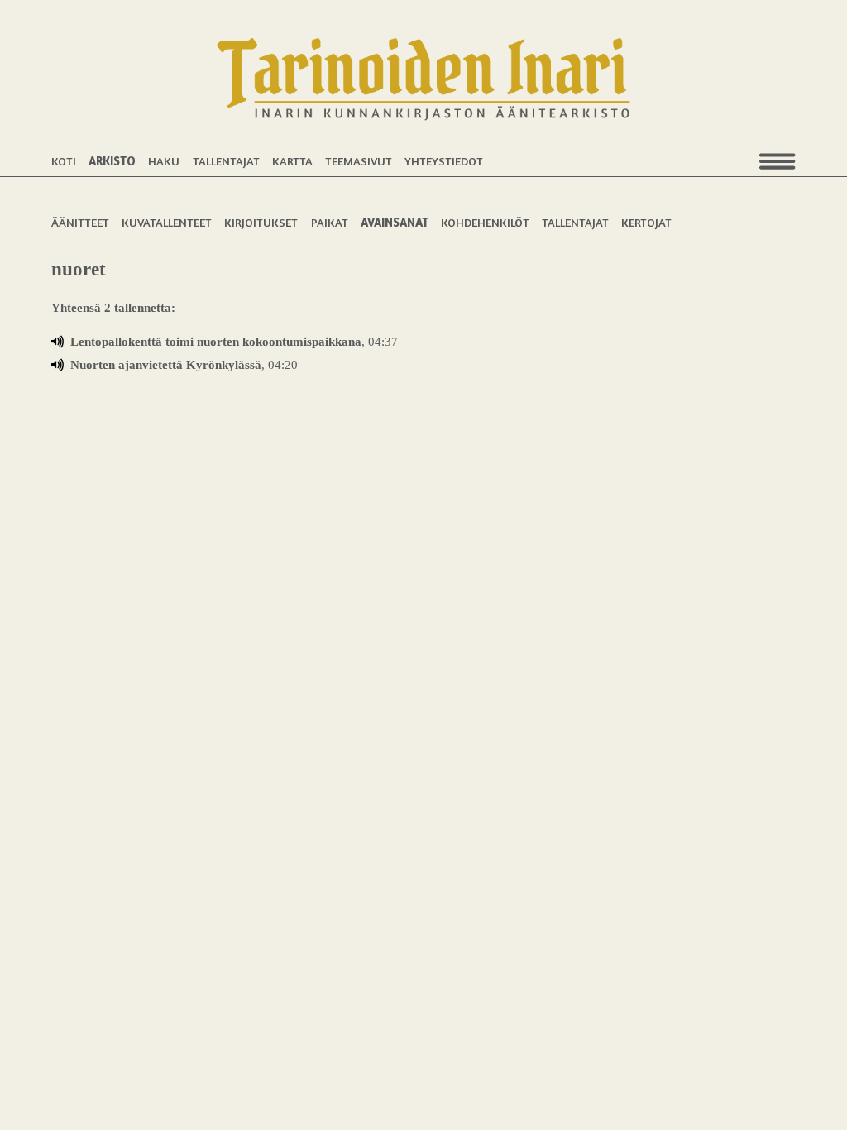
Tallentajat (226, 161)
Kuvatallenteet (167, 222)
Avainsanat (394, 222)
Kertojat (646, 222)
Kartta (292, 161)
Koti (63, 161)
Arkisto (112, 161)
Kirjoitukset (261, 222)
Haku (163, 161)
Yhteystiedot (443, 161)
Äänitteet (80, 222)
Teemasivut (358, 161)
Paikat (329, 222)
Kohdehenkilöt (485, 222)
